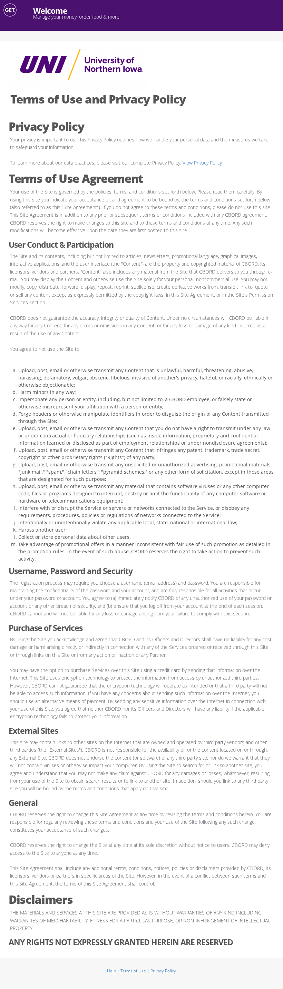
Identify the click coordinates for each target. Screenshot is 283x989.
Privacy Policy (163, 971)
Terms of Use (133, 971)
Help (111, 971)
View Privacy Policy (202, 162)
